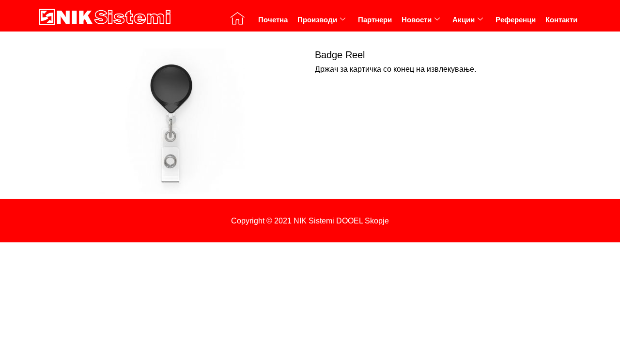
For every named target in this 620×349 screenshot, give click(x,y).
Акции (463, 20)
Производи (317, 20)
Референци (516, 20)
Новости (417, 20)
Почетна (273, 20)
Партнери (375, 20)
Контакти (561, 20)
